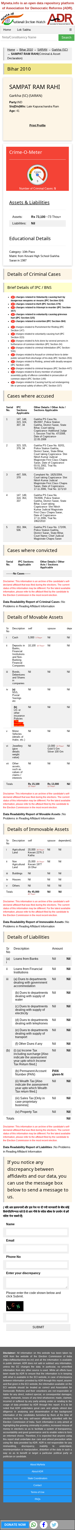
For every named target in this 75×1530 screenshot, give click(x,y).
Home (7, 29)
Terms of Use (37, 1492)
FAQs (37, 1499)
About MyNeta (37, 1464)
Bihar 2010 (26, 49)
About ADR (37, 1471)
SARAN (42, 49)
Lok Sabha (24, 29)
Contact (37, 1485)
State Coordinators (37, 1478)
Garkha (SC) (60, 49)
